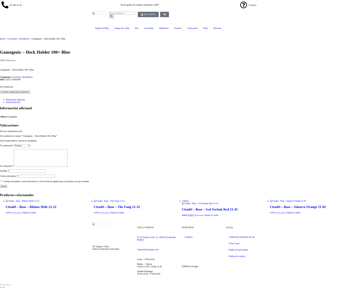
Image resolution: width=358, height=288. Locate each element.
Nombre (4, 171)
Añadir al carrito (29, 212)
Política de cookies (237, 256)
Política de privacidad (238, 250)
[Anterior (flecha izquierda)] (1, 287)
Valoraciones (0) (13, 102)
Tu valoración (7, 166)
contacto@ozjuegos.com (148, 249)
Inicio (2, 39)
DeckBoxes (24, 39)
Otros (205, 28)
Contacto (252, 5)
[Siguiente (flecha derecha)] (4, 287)
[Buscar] (111, 16)
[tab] (182, 99)
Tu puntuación (7, 145)
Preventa (217, 28)
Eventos (177, 28)
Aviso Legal (234, 243)
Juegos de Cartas (122, 28)
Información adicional (15, 99)
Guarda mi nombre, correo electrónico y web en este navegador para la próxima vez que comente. (46, 181)
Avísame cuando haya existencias (15, 92)
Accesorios (149, 28)
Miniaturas (164, 28)
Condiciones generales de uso (242, 237)
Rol (136, 28)
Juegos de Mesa (102, 28)
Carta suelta (192, 28)
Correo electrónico (9, 176)
